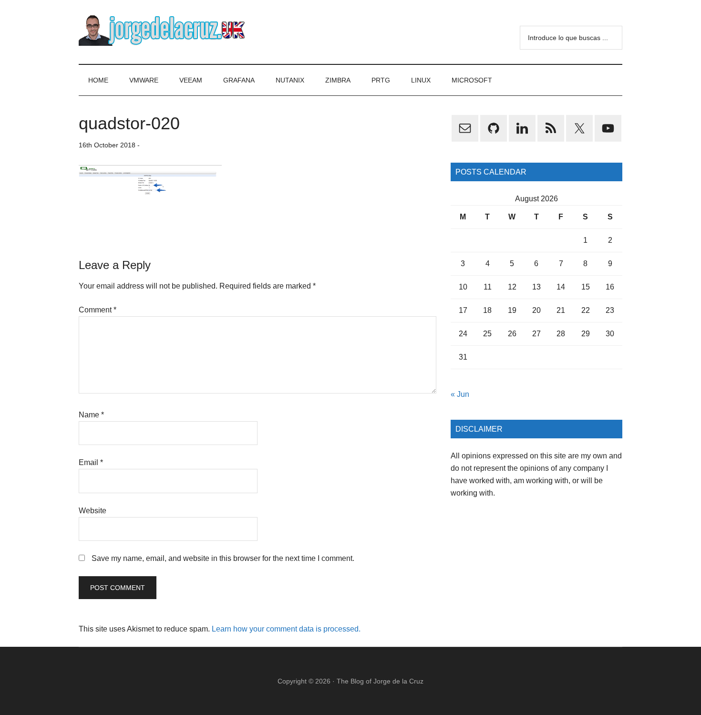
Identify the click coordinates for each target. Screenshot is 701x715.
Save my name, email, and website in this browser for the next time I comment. (223, 558)
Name (91, 415)
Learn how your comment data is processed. (286, 629)
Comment (97, 310)
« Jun (460, 394)
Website (92, 511)
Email (91, 462)
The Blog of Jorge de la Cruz (380, 681)
